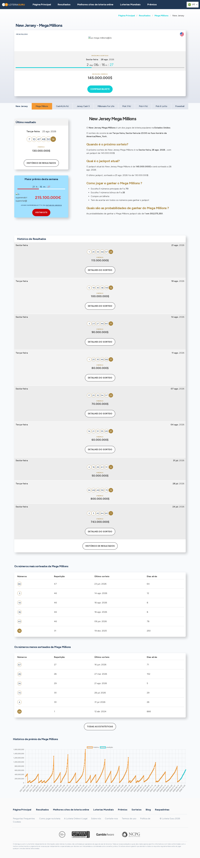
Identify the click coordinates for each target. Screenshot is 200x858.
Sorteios (136, 809)
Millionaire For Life (106, 106)
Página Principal (126, 15)
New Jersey (22, 106)
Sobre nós (96, 818)
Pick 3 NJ (126, 106)
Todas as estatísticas (100, 726)
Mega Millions (161, 15)
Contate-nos (111, 818)
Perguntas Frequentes (24, 818)
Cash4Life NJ (62, 106)
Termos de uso (129, 818)
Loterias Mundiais (130, 4)
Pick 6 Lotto (161, 106)
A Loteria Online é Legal (75, 818)
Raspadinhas (162, 809)
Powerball (179, 106)
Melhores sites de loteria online (95, 4)
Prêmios (152, 4)
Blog (148, 809)
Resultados (144, 15)
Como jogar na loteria (49, 818)
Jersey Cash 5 (83, 106)
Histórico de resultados (41, 163)
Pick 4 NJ (143, 106)
